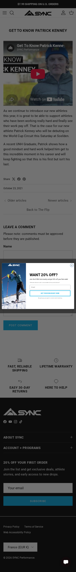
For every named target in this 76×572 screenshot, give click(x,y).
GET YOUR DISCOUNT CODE (50, 293)
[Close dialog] (71, 265)
